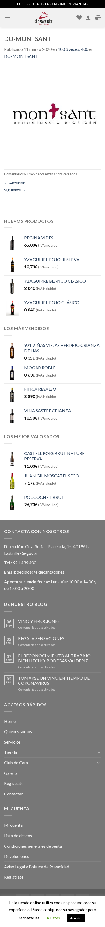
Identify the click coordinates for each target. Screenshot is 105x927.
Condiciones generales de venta (33, 845)
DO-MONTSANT (21, 56)
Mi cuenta (13, 824)
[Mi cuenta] (88, 17)
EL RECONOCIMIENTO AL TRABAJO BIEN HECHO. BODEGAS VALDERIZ (54, 658)
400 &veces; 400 (73, 49)
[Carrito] (98, 17)
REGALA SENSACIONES (41, 638)
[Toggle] (99, 752)
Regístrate (13, 783)
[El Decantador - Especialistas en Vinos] (43, 17)
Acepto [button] (76, 918)
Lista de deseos (18, 835)
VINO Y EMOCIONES (39, 621)
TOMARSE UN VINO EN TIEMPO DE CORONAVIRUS (54, 680)
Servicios (12, 741)
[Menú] (7, 17)
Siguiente (15, 189)
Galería (11, 773)
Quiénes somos (18, 731)
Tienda (10, 752)
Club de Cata (16, 762)
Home (10, 721)
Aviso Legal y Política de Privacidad (36, 866)
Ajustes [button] (53, 917)
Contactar (13, 793)
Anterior (14, 182)
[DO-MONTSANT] (52, 113)
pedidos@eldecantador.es (40, 571)
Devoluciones (16, 856)
